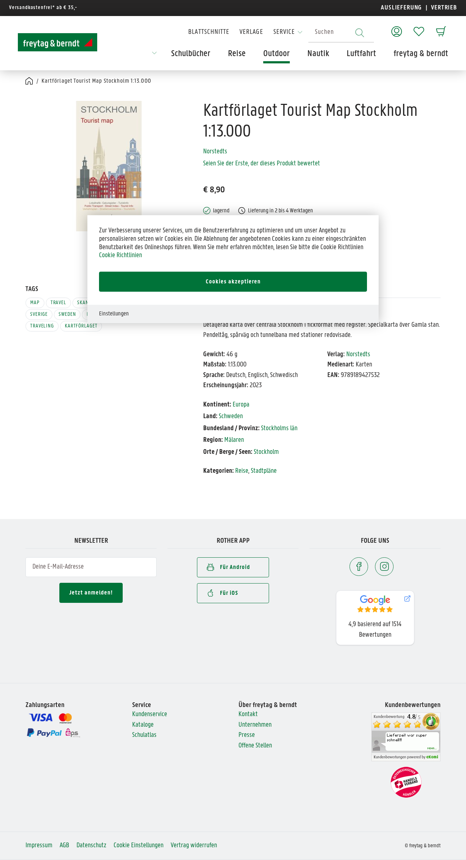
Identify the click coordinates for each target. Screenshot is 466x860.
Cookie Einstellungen (138, 845)
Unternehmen (255, 725)
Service (284, 32)
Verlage (251, 32)
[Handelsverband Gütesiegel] (406, 782)
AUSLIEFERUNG (401, 7)
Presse (246, 735)
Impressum (38, 845)
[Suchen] (359, 32)
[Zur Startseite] (57, 42)
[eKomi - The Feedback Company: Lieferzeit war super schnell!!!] (406, 737)
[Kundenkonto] (396, 28)
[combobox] (341, 33)
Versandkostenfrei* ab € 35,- (43, 8)
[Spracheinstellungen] (154, 55)
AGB (64, 845)
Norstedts (215, 151)
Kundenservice (149, 714)
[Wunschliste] (419, 28)
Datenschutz (91, 845)
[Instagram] (384, 566)
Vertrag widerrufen (194, 845)
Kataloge (143, 725)
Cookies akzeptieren (233, 281)
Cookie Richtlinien (120, 255)
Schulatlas (144, 735)
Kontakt (248, 714)
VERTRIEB (443, 7)
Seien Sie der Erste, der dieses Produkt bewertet (261, 163)
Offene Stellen (255, 745)
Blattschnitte (208, 32)
